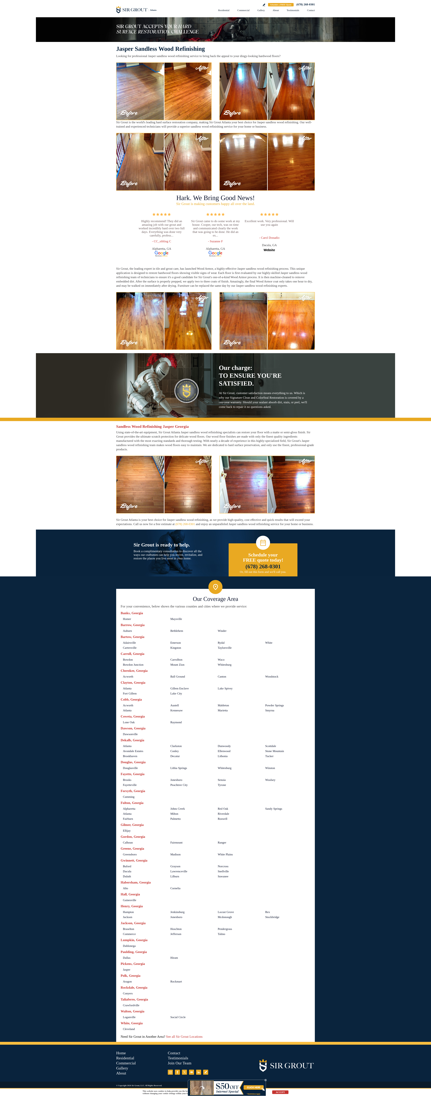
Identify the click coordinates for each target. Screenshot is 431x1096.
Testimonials (293, 10)
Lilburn (174, 876)
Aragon (127, 981)
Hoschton (176, 929)
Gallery (261, 10)
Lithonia (223, 756)
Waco (221, 659)
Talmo (221, 934)
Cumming (128, 796)
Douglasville (130, 768)
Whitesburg (224, 664)
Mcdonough (225, 917)
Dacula (127, 871)
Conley (174, 751)
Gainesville (129, 900)
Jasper (126, 969)
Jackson (127, 917)
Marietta (223, 710)
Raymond (176, 722)
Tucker (269, 756)
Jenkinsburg (177, 912)
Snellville (223, 871)
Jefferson (175, 934)
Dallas (126, 957)
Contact (311, 10)
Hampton (128, 912)
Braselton (128, 929)
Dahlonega (129, 945)
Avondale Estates (133, 751)
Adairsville (129, 642)
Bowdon (128, 659)
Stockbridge (272, 917)
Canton (222, 676)
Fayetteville (130, 785)
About (276, 10)
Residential (223, 10)
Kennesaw (176, 710)
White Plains (225, 854)
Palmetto (175, 818)
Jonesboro (176, 780)
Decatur (175, 756)
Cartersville (130, 647)
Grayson (175, 866)
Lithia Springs (178, 768)
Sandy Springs (273, 808)
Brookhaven (130, 756)
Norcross (223, 866)
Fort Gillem (130, 693)
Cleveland (129, 1029)
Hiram (174, 957)
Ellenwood (224, 751)
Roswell (222, 818)
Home (121, 1053)
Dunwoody (224, 746)
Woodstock (271, 676)
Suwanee (223, 876)
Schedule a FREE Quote (280, 5)
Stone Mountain (274, 751)
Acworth (128, 676)
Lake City (176, 693)
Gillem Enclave (179, 688)
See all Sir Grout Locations (184, 1036)
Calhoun (128, 842)
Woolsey (270, 780)
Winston (270, 768)
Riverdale (223, 813)
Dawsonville (130, 734)
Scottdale (270, 746)
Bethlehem (176, 630)
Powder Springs (274, 705)
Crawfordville (131, 1005)
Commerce (129, 934)
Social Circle (178, 1017)
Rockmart (176, 981)
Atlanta (127, 688)
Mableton (223, 705)
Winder (222, 630)
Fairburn (128, 818)
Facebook (177, 1072)
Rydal (221, 642)
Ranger (222, 842)
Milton (174, 813)
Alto (125, 888)
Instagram (170, 1072)
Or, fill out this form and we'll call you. (263, 571)
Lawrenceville (178, 871)
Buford (127, 866)
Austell (174, 705)
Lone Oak (129, 722)
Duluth (127, 876)
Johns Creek (177, 808)
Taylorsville (225, 647)
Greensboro (130, 854)
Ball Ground (177, 676)
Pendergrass (225, 929)
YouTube (191, 1072)
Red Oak (223, 808)
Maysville (176, 619)
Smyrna (269, 710)
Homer (127, 619)
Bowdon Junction (133, 664)
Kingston (175, 647)
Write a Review (264, 5)
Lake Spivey (225, 688)
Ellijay (127, 830)
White (268, 642)
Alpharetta (129, 808)
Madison (175, 854)
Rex (267, 912)
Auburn (127, 630)
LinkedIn (198, 1072)
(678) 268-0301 (305, 4)
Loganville (129, 1017)
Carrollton (176, 659)
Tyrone (222, 785)
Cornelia (175, 888)
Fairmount (176, 842)
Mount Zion (177, 664)
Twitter (184, 1072)
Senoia (222, 780)
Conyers (128, 993)
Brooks (127, 780)
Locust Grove (226, 912)
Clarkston (176, 746)
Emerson (175, 642)
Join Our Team (179, 1063)
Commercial (243, 10)
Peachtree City (179, 785)
